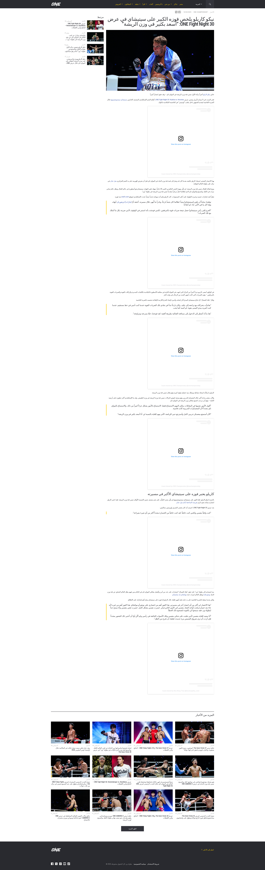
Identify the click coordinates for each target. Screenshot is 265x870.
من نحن (167, 4)
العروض (118, 4)
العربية (198, 4)
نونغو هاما (207, 595)
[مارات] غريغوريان (124, 202)
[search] (210, 4)
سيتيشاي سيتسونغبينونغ (119, 100)
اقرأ (144, 4)
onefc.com (125, 197)
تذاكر (175, 4)
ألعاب (151, 4)
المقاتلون (128, 4)
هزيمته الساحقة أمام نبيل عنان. (186, 502)
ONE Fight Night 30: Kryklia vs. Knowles (169, 100)
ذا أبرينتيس (159, 4)
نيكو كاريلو (206, 94)
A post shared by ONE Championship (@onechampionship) (180, 174)
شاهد (137, 4)
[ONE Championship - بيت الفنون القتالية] (56, 4)
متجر (181, 4)
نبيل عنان (113, 181)
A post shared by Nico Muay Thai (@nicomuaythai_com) (180, 691)
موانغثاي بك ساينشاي (179, 595)
